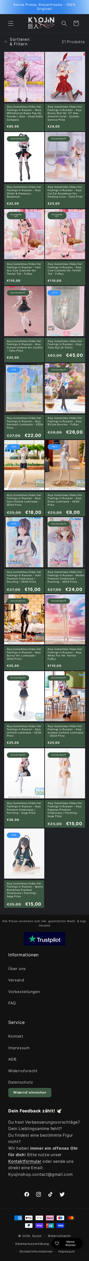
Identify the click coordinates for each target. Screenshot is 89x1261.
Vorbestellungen (24, 991)
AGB (12, 1059)
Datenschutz (20, 1082)
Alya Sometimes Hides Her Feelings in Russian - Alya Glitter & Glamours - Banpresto (24, 191)
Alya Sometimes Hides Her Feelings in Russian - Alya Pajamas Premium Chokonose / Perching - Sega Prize (65, 809)
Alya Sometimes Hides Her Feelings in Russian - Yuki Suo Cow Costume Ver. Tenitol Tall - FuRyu (24, 268)
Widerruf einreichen (29, 1092)
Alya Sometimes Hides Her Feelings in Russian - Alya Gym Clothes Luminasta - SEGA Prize (24, 499)
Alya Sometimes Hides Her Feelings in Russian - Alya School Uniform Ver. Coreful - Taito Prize (25, 346)
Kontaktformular (24, 1161)
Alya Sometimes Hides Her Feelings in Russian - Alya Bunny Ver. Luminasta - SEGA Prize (24, 653)
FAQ (12, 1003)
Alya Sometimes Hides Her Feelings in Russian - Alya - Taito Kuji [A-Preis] (66, 344)
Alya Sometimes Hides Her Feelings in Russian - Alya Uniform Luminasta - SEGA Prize (24, 731)
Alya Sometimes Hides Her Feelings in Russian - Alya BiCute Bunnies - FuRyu (65, 421)
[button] (11, 23)
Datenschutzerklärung (32, 1243)
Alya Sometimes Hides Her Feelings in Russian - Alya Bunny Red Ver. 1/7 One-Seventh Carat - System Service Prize (65, 113)
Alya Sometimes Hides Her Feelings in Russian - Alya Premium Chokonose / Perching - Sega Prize (24, 807)
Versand (16, 980)
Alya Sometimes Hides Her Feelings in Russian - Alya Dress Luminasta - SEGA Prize (65, 499)
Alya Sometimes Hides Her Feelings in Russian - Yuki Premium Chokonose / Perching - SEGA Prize (24, 576)
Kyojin (36, 1236)
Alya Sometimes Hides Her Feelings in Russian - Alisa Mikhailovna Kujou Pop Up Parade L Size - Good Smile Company (25, 113)
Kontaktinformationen (36, 1251)
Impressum (19, 1047)
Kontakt (15, 1036)
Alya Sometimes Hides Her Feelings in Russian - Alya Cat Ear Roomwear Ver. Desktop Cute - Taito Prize (65, 191)
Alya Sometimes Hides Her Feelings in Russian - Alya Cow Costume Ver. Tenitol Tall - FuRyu (65, 268)
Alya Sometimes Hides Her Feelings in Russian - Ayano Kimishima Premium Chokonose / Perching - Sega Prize (25, 890)
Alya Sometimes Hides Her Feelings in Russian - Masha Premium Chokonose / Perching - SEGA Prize (66, 576)
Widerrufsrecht (23, 1070)
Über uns (17, 968)
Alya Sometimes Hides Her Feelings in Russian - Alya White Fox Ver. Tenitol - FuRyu (65, 653)
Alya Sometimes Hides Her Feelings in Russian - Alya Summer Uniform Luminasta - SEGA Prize (65, 731)
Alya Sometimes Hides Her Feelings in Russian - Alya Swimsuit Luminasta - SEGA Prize (25, 422)
